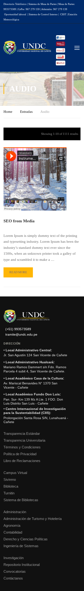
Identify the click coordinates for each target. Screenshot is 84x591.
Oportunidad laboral (15, 14)
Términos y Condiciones (22, 447)
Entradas (26, 112)
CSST (63, 14)
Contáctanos (13, 578)
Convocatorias (15, 571)
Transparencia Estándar (22, 434)
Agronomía (12, 525)
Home (8, 112)
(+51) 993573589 (18, 329)
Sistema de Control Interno (43, 14)
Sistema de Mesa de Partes (42, 4)
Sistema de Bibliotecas (21, 500)
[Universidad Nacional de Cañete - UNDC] (27, 47)
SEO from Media (19, 221)
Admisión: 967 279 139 (54, 9)
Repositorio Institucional (22, 565)
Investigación (14, 558)
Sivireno (10, 479)
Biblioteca (11, 486)
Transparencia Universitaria (24, 440)
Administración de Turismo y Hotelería (33, 519)
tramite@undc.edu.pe (21, 334)
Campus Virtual (15, 473)
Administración (15, 512)
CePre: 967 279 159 (29, 9)
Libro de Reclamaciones (22, 461)
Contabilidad (13, 532)
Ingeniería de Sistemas (21, 546)
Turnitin (9, 493)
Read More (18, 270)
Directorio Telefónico (15, 4)
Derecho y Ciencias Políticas (26, 539)
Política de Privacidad (20, 454)
